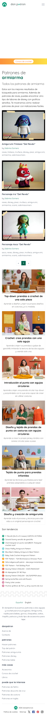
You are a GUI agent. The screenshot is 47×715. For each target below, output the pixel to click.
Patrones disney (9, 656)
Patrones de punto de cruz (13, 691)
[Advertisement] (23, 33)
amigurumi (40, 152)
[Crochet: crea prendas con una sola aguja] (23, 323)
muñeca (18, 152)
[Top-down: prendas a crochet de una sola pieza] (23, 281)
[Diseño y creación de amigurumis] (23, 499)
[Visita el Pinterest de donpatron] (38, 712)
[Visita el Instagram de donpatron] (42, 712)
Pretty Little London (12, 582)
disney (26, 152)
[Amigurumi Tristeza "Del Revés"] (23, 125)
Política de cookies (11, 712)
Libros (4, 677)
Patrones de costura (11, 694)
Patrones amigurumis (11, 652)
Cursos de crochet (24, 61)
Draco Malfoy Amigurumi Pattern (18, 549)
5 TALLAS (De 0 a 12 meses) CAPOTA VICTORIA (23, 536)
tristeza (11, 152)
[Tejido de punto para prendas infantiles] (23, 458)
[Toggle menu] (43, 4)
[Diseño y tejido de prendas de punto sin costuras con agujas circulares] (23, 413)
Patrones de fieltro (10, 687)
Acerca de (6, 631)
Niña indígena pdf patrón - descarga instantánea (24, 562)
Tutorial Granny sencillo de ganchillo (19, 539)
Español (19, 602)
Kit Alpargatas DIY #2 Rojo (15, 572)
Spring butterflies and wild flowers (18, 579)
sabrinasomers (18, 155)
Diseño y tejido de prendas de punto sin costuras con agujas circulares (23, 430)
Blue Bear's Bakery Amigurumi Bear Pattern (22, 552)
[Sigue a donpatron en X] (29, 712)
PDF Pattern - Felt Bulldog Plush (17, 565)
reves (4, 152)
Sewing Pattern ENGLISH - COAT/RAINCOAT (22, 569)
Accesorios (7, 669)
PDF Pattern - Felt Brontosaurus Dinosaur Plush (23, 559)
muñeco (23, 202)
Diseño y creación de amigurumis (23, 514)
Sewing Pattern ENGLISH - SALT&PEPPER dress (23, 576)
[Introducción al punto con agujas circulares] (23, 368)
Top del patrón (8, 648)
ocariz (14, 205)
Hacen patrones (9, 644)
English (28, 602)
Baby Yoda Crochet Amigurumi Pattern (20, 555)
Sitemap (23, 712)
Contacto (6, 635)
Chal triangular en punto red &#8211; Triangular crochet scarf (23, 544)
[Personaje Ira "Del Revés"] (23, 175)
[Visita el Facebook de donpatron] (33, 712)
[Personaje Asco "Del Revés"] (23, 226)
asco (4, 252)
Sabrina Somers (12, 148)
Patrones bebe (8, 660)
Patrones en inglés (10, 698)
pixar (32, 152)
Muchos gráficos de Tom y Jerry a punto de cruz (24, 586)
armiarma (6, 155)
